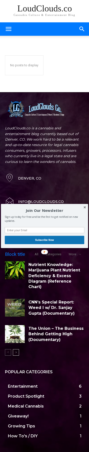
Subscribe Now (44, 240)
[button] (44, 210)
